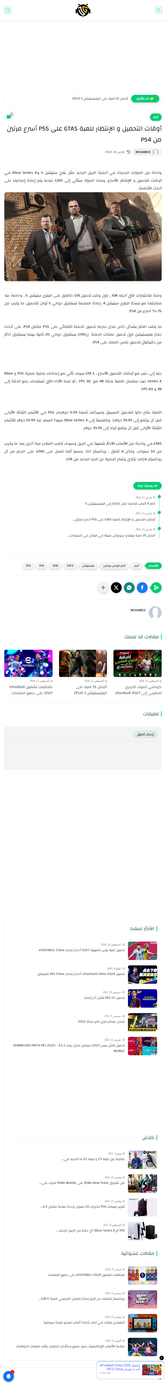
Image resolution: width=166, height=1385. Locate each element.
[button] (142, 587)
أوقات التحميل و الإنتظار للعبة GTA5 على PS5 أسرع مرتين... (113, 519)
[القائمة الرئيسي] (158, 10)
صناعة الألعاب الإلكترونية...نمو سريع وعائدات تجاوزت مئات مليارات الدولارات (70, 1346)
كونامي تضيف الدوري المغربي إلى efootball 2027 (138, 690)
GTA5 (55, 565)
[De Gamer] (83, 10)
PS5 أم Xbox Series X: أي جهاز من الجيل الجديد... (90, 1230)
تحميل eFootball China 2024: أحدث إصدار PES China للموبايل (81, 974)
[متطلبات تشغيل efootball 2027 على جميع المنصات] (28, 663)
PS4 (41, 565)
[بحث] (7, 10)
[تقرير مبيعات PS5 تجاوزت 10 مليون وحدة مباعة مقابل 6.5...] (142, 1207)
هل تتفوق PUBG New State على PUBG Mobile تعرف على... (82, 1183)
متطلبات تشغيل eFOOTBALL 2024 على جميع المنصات (86, 1275)
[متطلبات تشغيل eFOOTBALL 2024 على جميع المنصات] (142, 1275)
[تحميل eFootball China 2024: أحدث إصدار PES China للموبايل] (142, 974)
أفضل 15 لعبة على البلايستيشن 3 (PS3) (100, 98)
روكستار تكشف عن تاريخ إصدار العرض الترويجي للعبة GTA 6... (81, 1299)
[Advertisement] (83, 59)
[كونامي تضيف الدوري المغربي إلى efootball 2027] (137, 663)
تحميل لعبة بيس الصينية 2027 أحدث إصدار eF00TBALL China (82, 950)
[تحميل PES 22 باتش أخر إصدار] (142, 998)
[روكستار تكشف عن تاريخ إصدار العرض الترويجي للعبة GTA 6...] (142, 1299)
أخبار (155, 117)
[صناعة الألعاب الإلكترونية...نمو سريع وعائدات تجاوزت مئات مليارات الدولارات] (142, 1347)
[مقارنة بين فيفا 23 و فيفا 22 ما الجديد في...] (142, 1160)
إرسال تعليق (145, 734)
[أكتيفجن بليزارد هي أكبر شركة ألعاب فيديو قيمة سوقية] (142, 1323)
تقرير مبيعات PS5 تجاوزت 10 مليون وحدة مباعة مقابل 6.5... (82, 1207)
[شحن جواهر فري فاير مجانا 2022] (142, 1022)
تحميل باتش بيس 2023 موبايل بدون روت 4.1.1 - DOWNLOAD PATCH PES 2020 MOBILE (69, 1048)
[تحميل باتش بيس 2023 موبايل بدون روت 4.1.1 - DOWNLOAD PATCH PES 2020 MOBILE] (142, 1046)
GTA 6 (70, 565)
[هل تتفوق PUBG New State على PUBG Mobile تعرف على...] (142, 1183)
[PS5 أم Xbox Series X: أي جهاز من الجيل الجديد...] (142, 1231)
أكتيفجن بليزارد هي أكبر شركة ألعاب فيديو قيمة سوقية (84, 1322)
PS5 (28, 565)
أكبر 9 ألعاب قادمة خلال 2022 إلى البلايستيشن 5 (120, 504)
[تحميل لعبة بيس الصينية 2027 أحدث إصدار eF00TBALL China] (142, 951)
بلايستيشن (88, 565)
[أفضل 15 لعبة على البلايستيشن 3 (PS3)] (83, 663)
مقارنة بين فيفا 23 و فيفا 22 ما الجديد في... (93, 1159)
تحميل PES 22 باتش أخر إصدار (104, 998)
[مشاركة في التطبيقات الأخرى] (103, 587)
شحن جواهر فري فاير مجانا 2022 (101, 1022)
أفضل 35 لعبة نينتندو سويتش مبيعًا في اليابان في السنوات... (111, 535)
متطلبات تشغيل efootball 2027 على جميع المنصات (31, 690)
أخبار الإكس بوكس (114, 565)
